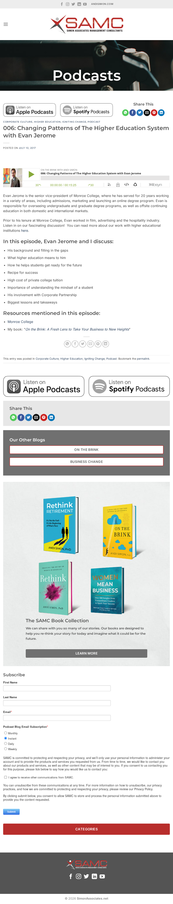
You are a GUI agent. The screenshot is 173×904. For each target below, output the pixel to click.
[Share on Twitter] (140, 112)
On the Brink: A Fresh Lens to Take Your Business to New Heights (77, 329)
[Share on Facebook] (132, 112)
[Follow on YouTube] (85, 5)
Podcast (94, 121)
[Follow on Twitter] (73, 5)
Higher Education (47, 121)
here (24, 230)
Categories (86, 829)
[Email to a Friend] (147, 112)
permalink (143, 358)
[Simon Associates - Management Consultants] (86, 24)
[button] (5, 24)
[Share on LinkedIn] (161, 112)
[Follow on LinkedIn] (79, 5)
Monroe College (20, 322)
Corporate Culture (17, 121)
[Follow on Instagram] (67, 5)
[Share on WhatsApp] (125, 112)
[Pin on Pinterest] (154, 112)
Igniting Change (74, 121)
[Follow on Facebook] (62, 5)
